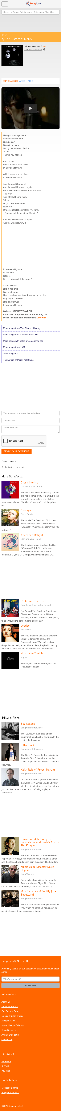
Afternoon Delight (32, 534)
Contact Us (6, 1039)
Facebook (6, 1061)
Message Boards (9, 1087)
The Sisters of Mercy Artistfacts (18, 360)
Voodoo (25, 625)
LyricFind (41, 317)
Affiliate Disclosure (10, 1034)
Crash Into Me (29, 482)
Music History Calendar (12, 1025)
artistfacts (26, 81)
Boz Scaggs (28, 723)
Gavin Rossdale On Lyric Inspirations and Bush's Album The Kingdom (40, 842)
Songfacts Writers (10, 1092)
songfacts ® (10, 81)
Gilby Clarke (28, 745)
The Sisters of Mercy (18, 39)
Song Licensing (8, 1030)
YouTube (5, 1071)
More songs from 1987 (14, 347)
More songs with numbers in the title (20, 334)
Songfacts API (8, 1020)
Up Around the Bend (33, 601)
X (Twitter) (6, 1066)
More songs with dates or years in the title (23, 341)
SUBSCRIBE (30, 985)
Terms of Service (9, 1006)
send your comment (16, 451)
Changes (26, 510)
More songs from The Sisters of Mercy (22, 328)
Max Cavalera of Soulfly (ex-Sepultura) (38, 893)
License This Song (33, 49)
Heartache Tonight (32, 653)
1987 (44, 46)
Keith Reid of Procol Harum (38, 769)
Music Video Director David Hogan (37, 868)
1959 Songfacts (10, 353)
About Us (6, 1002)
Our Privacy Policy (10, 1011)
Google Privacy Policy (12, 1016)
